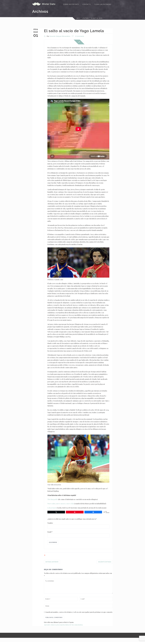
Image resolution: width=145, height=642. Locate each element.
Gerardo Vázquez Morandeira (60, 36)
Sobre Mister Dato (71, 4)
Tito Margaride (52, 499)
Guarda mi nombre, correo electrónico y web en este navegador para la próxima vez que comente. (79, 612)
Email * (50, 532)
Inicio (78, 18)
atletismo (85, 18)
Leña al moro (51, 508)
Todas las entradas (102, 4)
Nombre (50, 523)
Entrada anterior (51, 562)
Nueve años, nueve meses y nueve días (60, 504)
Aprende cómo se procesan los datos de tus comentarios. (63, 625)
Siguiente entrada (104, 562)
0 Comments (79, 36)
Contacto (86, 4)
